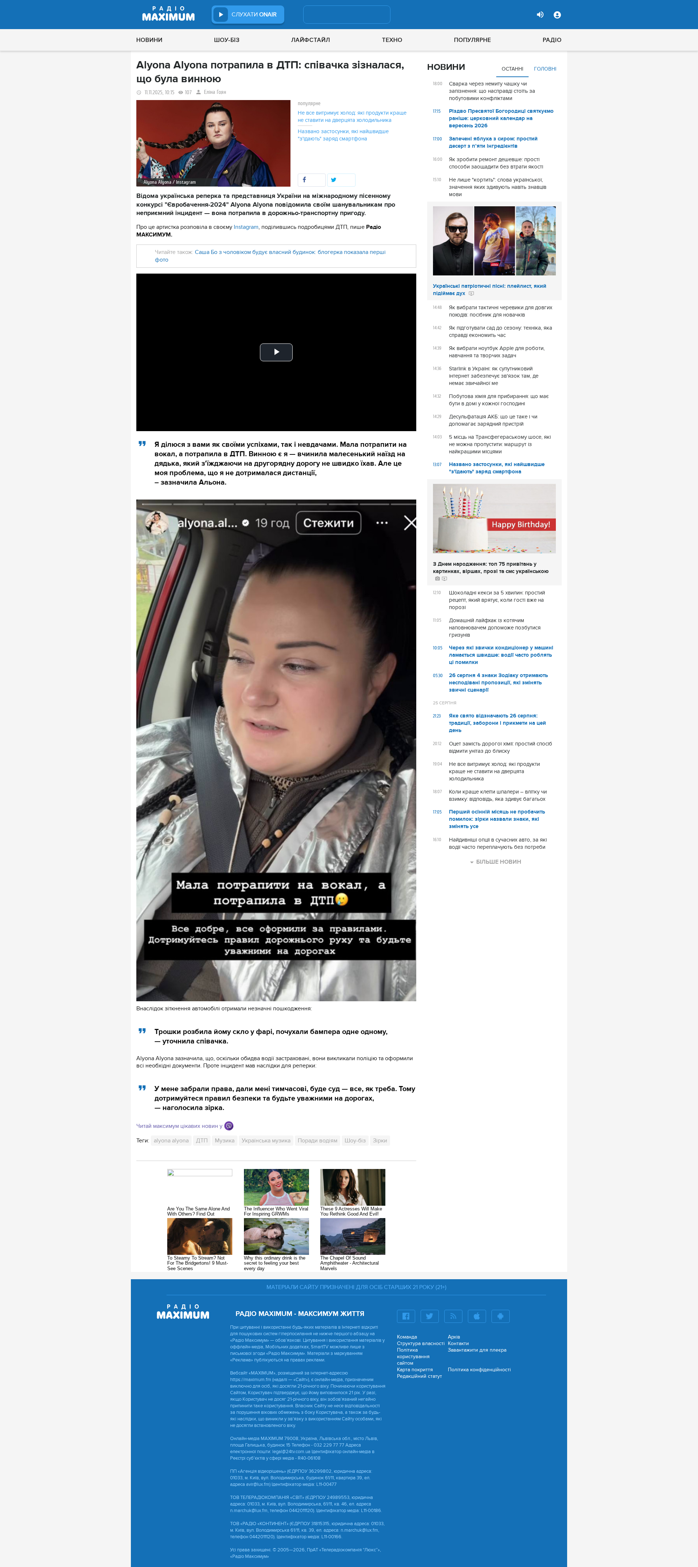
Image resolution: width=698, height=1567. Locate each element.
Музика (224, 1140)
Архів (454, 1337)
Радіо (552, 40)
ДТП (202, 1140)
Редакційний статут (419, 1376)
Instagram (246, 227)
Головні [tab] (545, 69)
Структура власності (421, 1343)
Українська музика (266, 1140)
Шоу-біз (227, 40)
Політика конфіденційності (479, 1370)
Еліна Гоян (215, 92)
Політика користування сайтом (413, 1356)
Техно (392, 40)
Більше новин (498, 862)
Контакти (458, 1343)
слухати (254, 14)
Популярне (472, 40)
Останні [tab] (512, 69)
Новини (149, 40)
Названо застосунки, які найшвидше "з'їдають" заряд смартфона (343, 135)
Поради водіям (317, 1140)
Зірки (380, 1140)
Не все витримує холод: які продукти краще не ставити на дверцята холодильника (352, 116)
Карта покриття (415, 1370)
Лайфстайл (310, 40)
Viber (228, 1125)
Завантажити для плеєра (477, 1350)
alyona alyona (171, 1140)
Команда (407, 1337)
